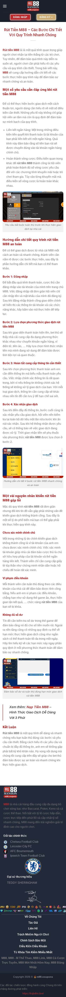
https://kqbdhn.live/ (33, 993)
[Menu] (5, 6)
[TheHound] (33, 6)
